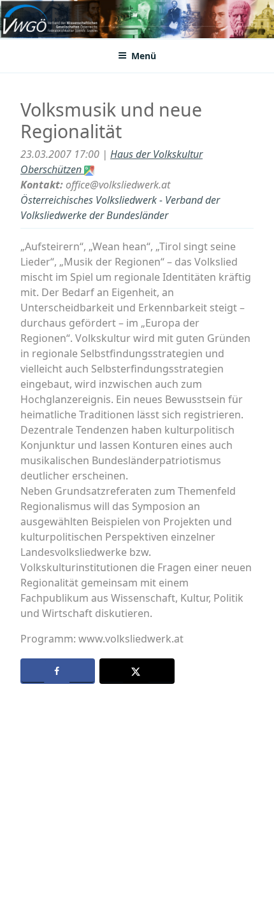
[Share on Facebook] (57, 671)
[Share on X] (136, 671)
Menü (143, 56)
